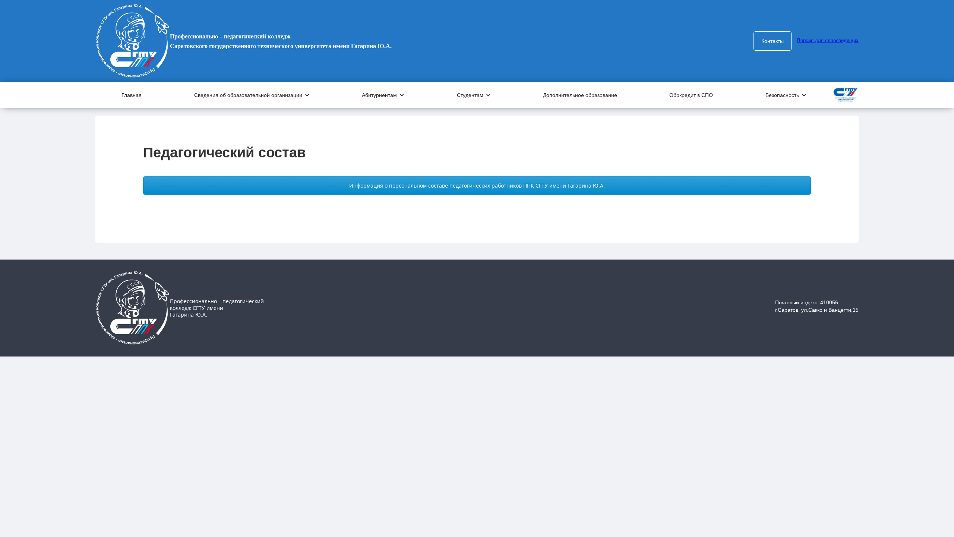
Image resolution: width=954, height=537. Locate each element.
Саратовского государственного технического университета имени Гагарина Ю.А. (281, 41)
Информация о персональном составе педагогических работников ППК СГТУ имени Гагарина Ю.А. (477, 185)
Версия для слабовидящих (828, 40)
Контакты (772, 41)
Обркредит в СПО (691, 95)
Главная (131, 95)
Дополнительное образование (580, 95)
